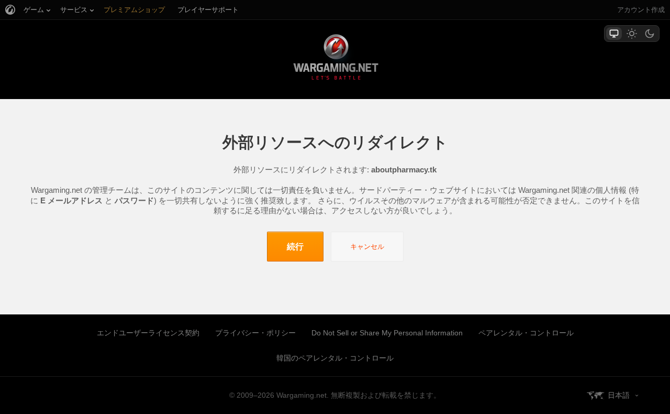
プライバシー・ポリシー (255, 333)
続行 (295, 246)
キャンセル (367, 246)
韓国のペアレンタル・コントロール (335, 358)
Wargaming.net (335, 59)
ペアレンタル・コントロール (526, 333)
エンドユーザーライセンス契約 (148, 333)
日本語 (619, 395)
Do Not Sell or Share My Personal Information (387, 333)
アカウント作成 (641, 10)
